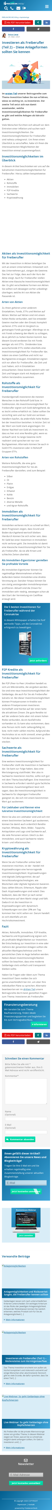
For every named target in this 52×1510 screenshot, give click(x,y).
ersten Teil (11, 93)
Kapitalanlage (24, 17)
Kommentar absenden (22, 1139)
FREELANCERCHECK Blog (10, 17)
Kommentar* (12, 1075)
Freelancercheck (31, 1508)
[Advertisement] (26, 225)
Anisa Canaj (13, 34)
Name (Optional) (10, 1113)
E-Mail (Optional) (10, 1126)
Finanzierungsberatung (20, 1005)
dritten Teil (29, 989)
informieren (40, 1024)
